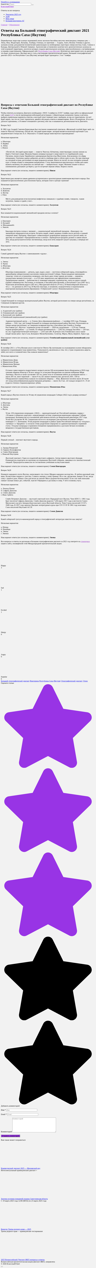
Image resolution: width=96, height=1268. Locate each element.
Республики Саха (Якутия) (49, 51)
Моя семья (10, 19)
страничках (85, 541)
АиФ (8, 17)
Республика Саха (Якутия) (50, 681)
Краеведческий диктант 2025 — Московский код (20, 1168)
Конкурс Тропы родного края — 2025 (16, 1229)
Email (4, 1114)
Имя (3, 1110)
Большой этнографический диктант (15, 681)
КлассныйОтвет (7, 6)
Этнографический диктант (71, 681)
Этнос (85, 681)
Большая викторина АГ (15, 21)
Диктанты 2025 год (13, 14)
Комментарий (6, 1132)
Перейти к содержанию (10, 2)
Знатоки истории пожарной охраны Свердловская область (24, 1199)
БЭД (12, 115)
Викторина (34, 681)
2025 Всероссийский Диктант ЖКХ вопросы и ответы (23, 1260)
